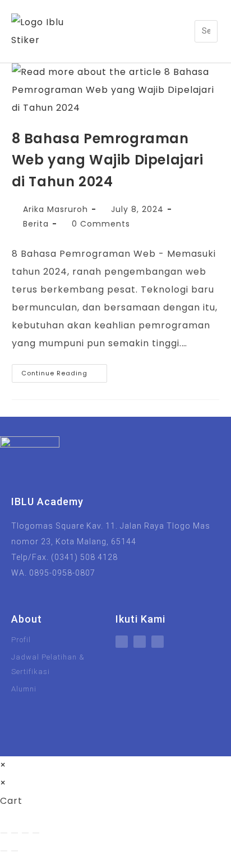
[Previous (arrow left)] (4, 851)
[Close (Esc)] (36, 833)
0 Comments (101, 223)
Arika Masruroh (55, 209)
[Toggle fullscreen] (15, 833)
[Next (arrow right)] (15, 851)
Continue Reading (64, 371)
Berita (36, 223)
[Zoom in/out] (4, 833)
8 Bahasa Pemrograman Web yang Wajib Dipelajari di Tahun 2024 (108, 160)
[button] (186, 31)
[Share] (25, 833)
